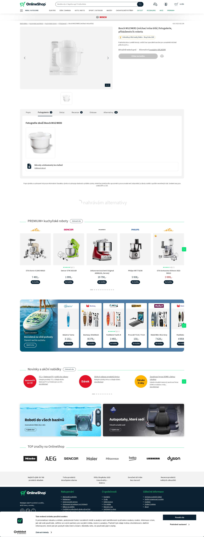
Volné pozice (108, 502)
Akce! (147, 507)
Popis (28, 112)
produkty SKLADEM (157, 49)
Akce (161, 10)
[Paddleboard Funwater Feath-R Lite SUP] (113, 318)
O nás (106, 499)
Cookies (148, 502)
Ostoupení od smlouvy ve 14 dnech (75, 504)
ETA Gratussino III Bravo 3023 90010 (168, 271)
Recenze (75, 112)
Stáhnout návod (40, 168)
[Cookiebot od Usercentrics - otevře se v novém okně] (20, 532)
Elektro (52, 10)
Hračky (109, 10)
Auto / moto (80, 10)
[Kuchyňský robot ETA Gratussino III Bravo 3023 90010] (169, 249)
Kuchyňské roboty (51, 24)
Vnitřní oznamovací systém (154, 499)
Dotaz (61, 112)
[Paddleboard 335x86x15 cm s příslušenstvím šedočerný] (181, 318)
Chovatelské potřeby (124, 10)
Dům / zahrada (65, 10)
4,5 (168, 267)
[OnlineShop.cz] (33, 4)
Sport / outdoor (96, 10)
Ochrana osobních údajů (153, 497)
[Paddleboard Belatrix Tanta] (68, 318)
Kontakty (107, 497)
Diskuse (93, 112)
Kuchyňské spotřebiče (36, 24)
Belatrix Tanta (68, 335)
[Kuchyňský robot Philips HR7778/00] (135, 249)
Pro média (107, 504)
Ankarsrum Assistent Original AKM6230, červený (102, 271)
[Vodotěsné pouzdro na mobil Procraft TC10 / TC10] (136, 318)
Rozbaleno (151, 10)
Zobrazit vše (76, 221)
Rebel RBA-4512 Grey (159, 335)
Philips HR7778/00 (135, 270)
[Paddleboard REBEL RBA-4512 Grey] (159, 318)
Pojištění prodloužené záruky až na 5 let (76, 509)
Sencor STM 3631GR (69, 270)
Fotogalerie (43, 112)
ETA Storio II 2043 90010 (35, 270)
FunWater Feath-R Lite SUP (113, 336)
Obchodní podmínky (70, 497)
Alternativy (108, 112)
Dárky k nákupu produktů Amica (106, 376)
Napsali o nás (108, 507)
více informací (43, 384)
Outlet (140, 10)
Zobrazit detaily (42, 532)
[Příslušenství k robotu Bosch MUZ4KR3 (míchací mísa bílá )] (66, 98)
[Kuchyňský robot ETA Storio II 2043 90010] (35, 249)
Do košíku (35, 282)
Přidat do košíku (138, 56)
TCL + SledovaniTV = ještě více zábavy (53, 376)
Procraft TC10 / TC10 (136, 335)
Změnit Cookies (150, 504)
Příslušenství (63, 24)
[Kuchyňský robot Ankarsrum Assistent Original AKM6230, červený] (102, 249)
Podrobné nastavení (178, 524)
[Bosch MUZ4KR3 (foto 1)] (40, 156)
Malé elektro (24, 24)
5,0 (68, 267)
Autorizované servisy (70, 502)
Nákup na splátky (69, 507)
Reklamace (66, 499)
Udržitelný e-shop (110, 509)
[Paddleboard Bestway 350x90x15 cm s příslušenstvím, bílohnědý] (91, 318)
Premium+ (171, 10)
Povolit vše (179, 517)
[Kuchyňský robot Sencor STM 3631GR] (69, 249)
